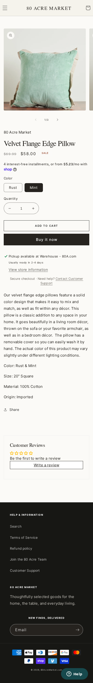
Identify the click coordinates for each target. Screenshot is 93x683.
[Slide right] (57, 119)
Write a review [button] (46, 465)
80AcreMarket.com (51, 670)
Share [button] (14, 409)
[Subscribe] (77, 630)
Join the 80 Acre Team (28, 559)
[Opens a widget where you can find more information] (74, 674)
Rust (13, 187)
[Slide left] (35, 119)
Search (16, 526)
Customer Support (25, 570)
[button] (5, 7)
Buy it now (46, 239)
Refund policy (21, 548)
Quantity (11, 198)
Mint (34, 187)
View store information (28, 269)
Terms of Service (24, 538)
